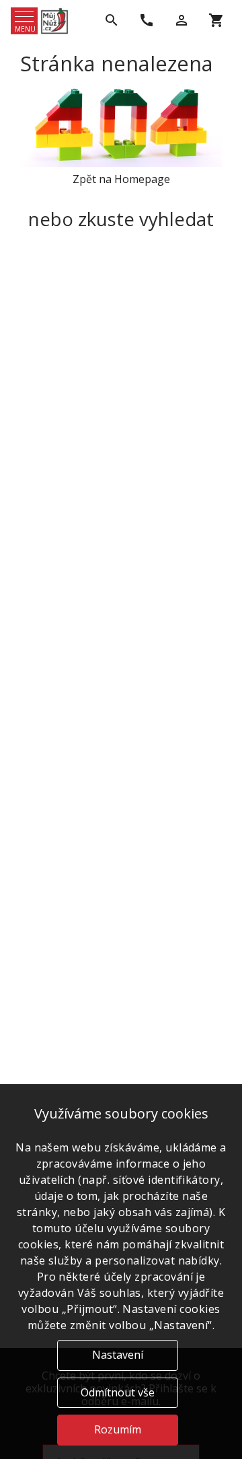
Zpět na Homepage (121, 179)
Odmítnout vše (118, 1392)
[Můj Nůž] (54, 20)
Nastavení (117, 1354)
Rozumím (117, 1429)
